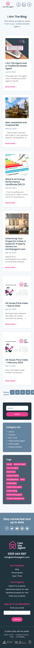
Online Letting (12, 491)
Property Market (15, 447)
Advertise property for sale (17, 589)
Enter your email (17, 608)
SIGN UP (17, 619)
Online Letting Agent (14, 495)
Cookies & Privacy (22, 635)
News (22, 479)
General (11, 435)
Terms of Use (8, 635)
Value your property (17, 596)
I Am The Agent (12, 468)
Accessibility (20, 637)
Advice (11, 432)
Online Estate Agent (16, 441)
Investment (11, 472)
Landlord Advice (13, 476)
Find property (17, 572)
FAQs (12, 637)
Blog (17, 569)
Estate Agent (13, 444)
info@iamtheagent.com (17, 557)
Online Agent (11, 483)
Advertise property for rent (17, 592)
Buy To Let (12, 438)
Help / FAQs (17, 576)
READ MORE (10, 87)
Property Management (15, 498)
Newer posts (6, 393)
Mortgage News (12, 479)
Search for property (17, 586)
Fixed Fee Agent (20, 464)
